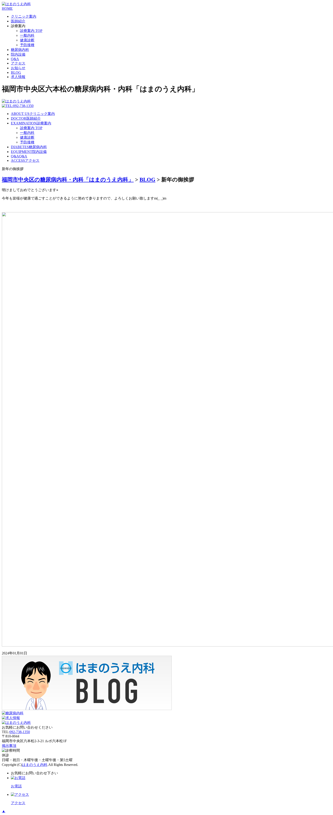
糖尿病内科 (20, 50)
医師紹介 (18, 21)
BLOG (16, 72)
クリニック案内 (23, 16)
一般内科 (27, 35)
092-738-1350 (20, 732)
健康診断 (27, 40)
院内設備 (18, 54)
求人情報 (18, 77)
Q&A (15, 59)
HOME (7, 8)
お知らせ (18, 68)
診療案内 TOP (31, 31)
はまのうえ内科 (34, 765)
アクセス (18, 63)
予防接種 (27, 45)
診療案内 (31, 123)
